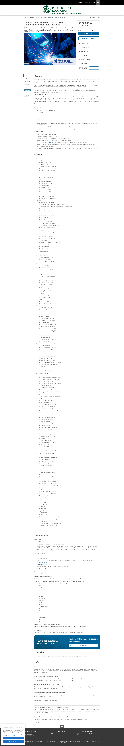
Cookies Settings (13, 741)
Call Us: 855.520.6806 (94, 17)
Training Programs (31, 17)
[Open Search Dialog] (98, 2)
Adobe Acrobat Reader (41, 564)
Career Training (54, 733)
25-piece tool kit (42, 584)
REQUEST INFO (94, 68)
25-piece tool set (49, 142)
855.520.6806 (27, 96)
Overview (26, 75)
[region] (13, 734)
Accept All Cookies (13, 738)
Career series (84, 43)
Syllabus (26, 78)
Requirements (27, 81)
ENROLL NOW (88, 34)
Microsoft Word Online (42, 562)
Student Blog (90, 733)
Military (78, 733)
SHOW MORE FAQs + (39, 722)
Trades (37, 17)
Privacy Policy (64, 742)
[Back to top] (62, 731)
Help (77, 734)
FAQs (25, 87)
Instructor (26, 84)
